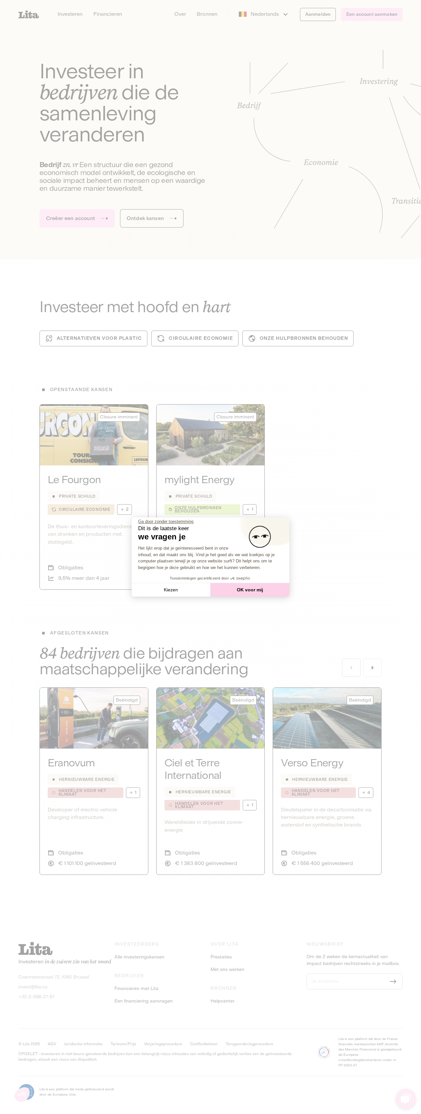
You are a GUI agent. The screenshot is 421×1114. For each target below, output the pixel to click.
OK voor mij (250, 589)
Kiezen (171, 589)
